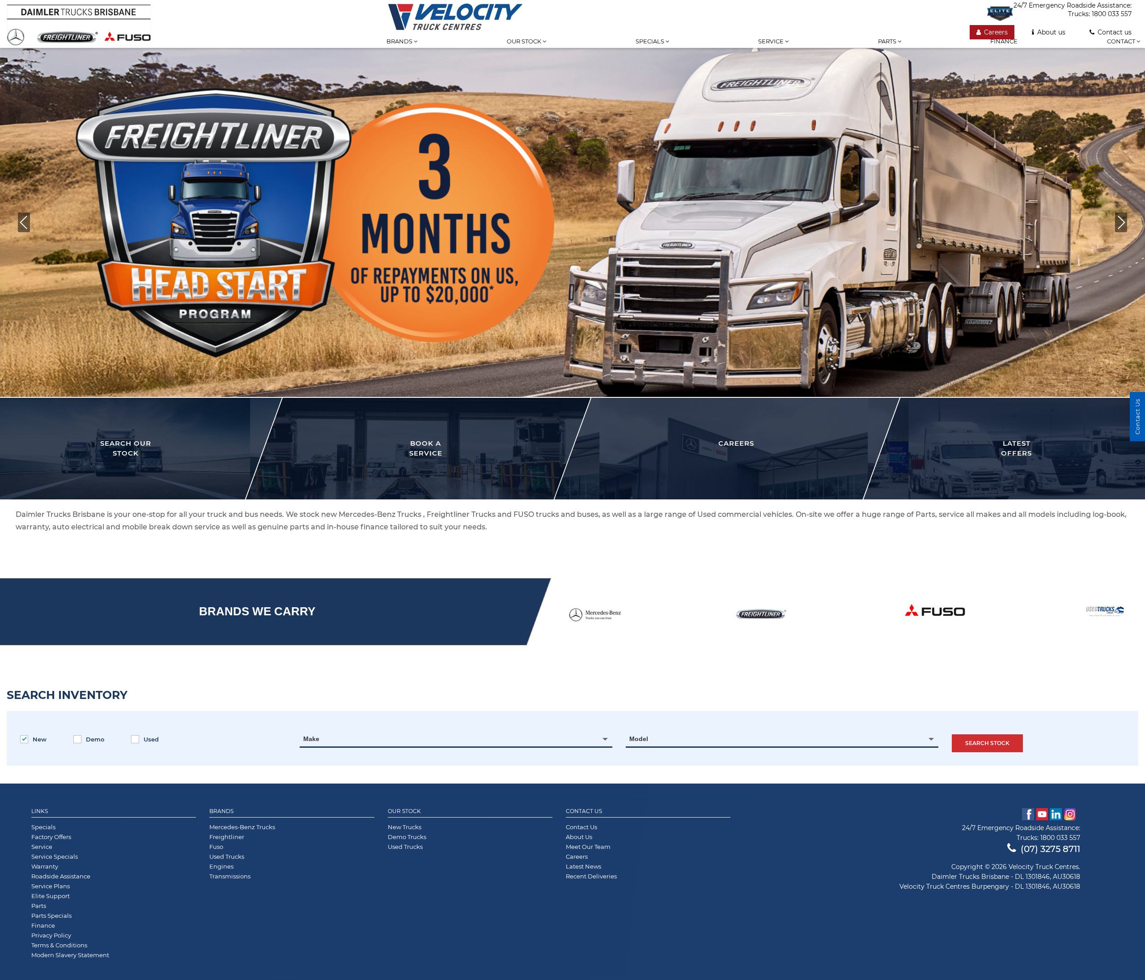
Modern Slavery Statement (70, 955)
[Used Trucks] (1104, 611)
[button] (24, 222)
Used (151, 739)
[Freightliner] (761, 613)
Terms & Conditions (59, 945)
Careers (996, 32)
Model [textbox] (638, 738)
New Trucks (404, 827)
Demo (95, 739)
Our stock (525, 41)
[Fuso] (935, 611)
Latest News (583, 866)
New (40, 739)
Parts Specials (51, 915)
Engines (221, 866)
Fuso (216, 846)
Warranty (44, 866)
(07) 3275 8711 (1050, 849)
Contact (1122, 41)
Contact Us (584, 811)
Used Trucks (226, 856)
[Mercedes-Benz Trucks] (595, 613)
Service (771, 41)
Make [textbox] (311, 738)
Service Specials (54, 856)
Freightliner (226, 836)
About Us (579, 836)
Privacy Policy (51, 935)
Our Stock (404, 811)
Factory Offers (51, 836)
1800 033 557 (1112, 14)
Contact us (1115, 32)
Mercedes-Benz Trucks (242, 827)
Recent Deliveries (591, 876)
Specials (651, 41)
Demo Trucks (407, 836)
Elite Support (50, 895)
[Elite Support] (1000, 13)
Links (39, 811)
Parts (888, 41)
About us (1051, 32)
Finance (1004, 41)
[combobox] (456, 739)
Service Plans (50, 886)
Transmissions (229, 876)
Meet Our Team (588, 846)
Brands (400, 41)
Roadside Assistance (60, 876)
